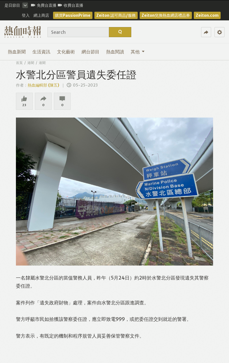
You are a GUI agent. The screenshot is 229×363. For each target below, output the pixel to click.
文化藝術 (66, 51)
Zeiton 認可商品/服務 (116, 15)
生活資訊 (41, 51)
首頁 (19, 63)
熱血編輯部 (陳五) (43, 85)
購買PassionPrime (72, 15)
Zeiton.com (207, 15)
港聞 (30, 63)
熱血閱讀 (115, 51)
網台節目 (90, 51)
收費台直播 (73, 5)
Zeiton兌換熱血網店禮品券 (166, 15)
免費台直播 (46, 5)
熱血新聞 (17, 51)
